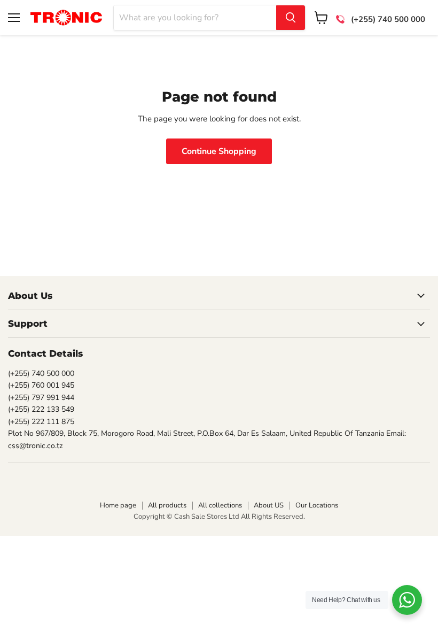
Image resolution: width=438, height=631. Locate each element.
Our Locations (316, 505)
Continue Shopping (219, 151)
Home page (118, 505)
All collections (220, 505)
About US (269, 505)
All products (167, 505)
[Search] (290, 17)
